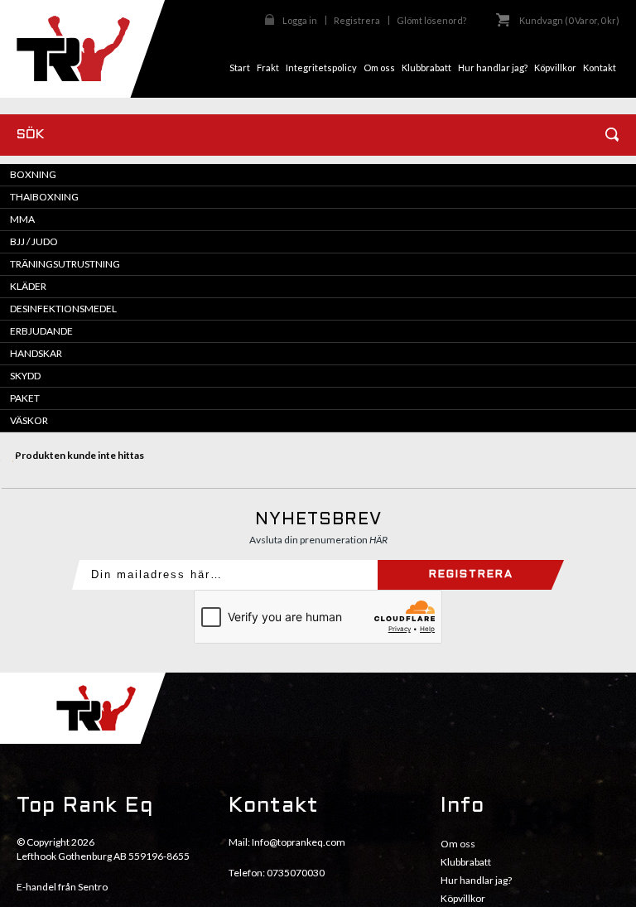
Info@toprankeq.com (298, 842)
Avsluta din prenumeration (318, 539)
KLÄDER (28, 286)
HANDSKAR (36, 353)
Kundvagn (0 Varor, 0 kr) (569, 20)
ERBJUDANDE (41, 331)
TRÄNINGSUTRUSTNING (65, 264)
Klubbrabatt (466, 862)
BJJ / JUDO (34, 241)
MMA (22, 219)
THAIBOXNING (44, 197)
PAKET (25, 398)
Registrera (357, 20)
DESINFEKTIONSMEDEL (63, 308)
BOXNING (33, 174)
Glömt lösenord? (431, 20)
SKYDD (25, 375)
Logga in (299, 20)
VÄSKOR (29, 420)
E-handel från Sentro (62, 886)
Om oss (458, 843)
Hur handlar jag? (476, 880)
